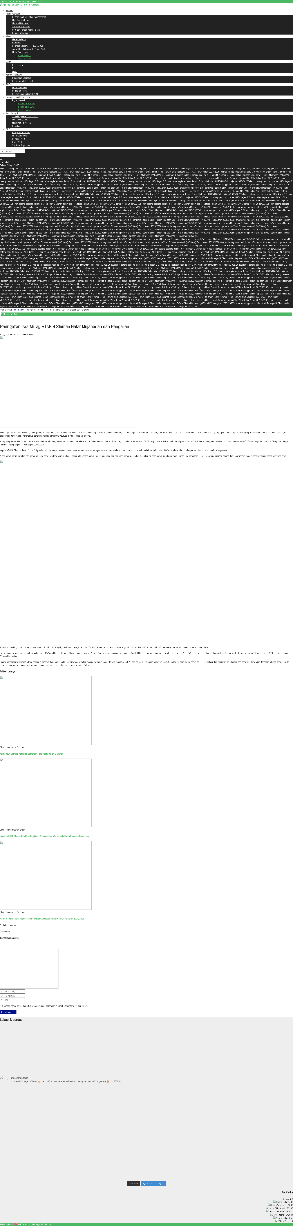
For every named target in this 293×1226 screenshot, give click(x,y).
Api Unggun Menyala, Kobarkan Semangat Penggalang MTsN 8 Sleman (31, 753)
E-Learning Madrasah (21, 77)
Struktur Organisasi (21, 26)
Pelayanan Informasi (21, 132)
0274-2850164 (9, 1)
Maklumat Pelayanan (21, 122)
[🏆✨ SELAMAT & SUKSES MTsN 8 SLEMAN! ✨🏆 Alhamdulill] (183, 1156)
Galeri (8, 61)
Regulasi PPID (18, 138)
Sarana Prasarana (20, 33)
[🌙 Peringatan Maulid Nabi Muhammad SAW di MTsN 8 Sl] (110, 1111)
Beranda (9, 10)
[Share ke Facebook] (3, 318)
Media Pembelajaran (21, 52)
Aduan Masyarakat (20, 119)
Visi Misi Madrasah (20, 23)
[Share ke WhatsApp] (8, 318)
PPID (8, 129)
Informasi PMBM (19, 87)
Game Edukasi (24, 55)
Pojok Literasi (24, 110)
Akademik (10, 36)
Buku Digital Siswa (26, 103)
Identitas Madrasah (21, 20)
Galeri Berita (17, 65)
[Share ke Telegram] (11, 318)
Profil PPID (17, 142)
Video (14, 71)
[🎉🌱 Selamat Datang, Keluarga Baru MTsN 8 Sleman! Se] (36, 1108)
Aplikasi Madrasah (14, 74)
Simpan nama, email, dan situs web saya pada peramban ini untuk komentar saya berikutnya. (46, 1005)
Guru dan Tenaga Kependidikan (26, 29)
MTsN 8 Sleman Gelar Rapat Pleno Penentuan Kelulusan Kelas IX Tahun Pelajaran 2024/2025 (42, 918)
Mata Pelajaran (19, 39)
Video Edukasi (24, 58)
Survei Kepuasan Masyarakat (25, 116)
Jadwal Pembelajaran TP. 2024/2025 (28, 49)
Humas (21, 309)
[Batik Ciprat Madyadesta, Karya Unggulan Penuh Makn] (183, 1106)
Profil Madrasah (13, 13)
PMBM (9, 84)
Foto (14, 68)
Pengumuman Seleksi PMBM (25, 94)
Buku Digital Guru (26, 106)
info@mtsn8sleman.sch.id (28, 1)
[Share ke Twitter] (6, 318)
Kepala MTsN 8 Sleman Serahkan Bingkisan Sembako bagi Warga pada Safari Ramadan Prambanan (44, 836)
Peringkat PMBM (19, 90)
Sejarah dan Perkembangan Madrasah (29, 16)
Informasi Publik (19, 135)
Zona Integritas (13, 113)
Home (13, 309)
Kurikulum (16, 42)
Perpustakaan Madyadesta (18, 97)
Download (16, 126)
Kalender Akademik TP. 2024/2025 (27, 45)
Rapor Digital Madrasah (22, 81)
